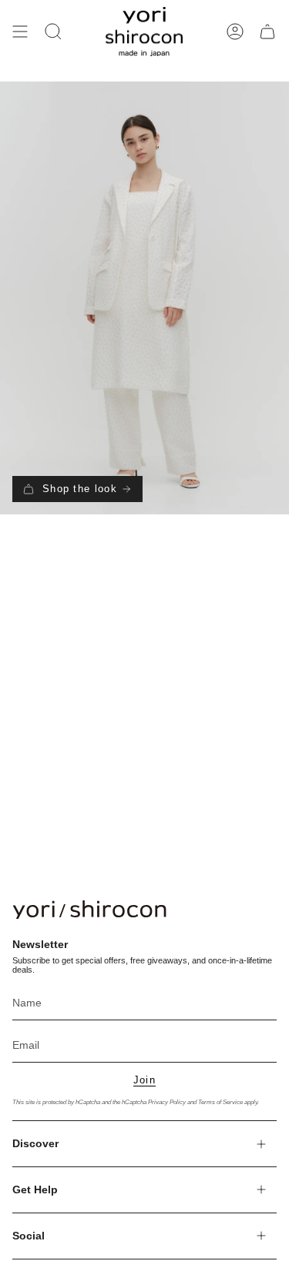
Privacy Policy (167, 1102)
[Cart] (267, 31)
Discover (35, 1143)
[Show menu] (20, 31)
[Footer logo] (89, 909)
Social (28, 1235)
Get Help (35, 1189)
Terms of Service (220, 1102)
